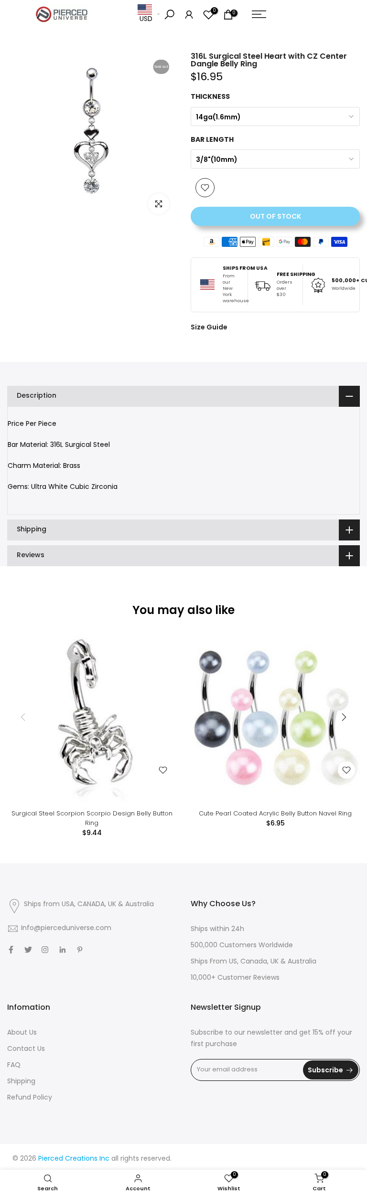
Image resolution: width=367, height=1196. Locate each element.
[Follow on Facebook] (11, 949)
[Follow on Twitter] (28, 949)
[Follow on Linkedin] (62, 949)
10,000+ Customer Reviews (235, 978)
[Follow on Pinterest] (79, 949)
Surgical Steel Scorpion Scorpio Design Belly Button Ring (92, 818)
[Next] (343, 717)
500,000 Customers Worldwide (242, 945)
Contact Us (26, 1049)
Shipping (21, 1081)
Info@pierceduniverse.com (66, 928)
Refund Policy (29, 1097)
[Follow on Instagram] (45, 949)
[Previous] (23, 717)
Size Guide (209, 327)
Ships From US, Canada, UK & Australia (253, 961)
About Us (22, 1033)
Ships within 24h (217, 929)
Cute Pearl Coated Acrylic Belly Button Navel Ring (275, 813)
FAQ (14, 1065)
